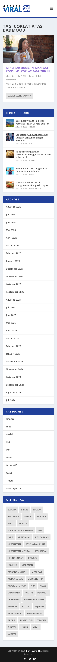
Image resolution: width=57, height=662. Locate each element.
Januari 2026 (13, 261)
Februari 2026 (13, 253)
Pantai (29, 592)
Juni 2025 (11, 315)
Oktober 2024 (13, 377)
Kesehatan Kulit (35, 544)
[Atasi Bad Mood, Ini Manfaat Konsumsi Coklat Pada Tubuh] (28, 49)
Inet (8, 449)
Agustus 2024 (13, 392)
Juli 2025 (10, 307)
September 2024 (15, 384)
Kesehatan (14, 544)
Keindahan (24, 537)
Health (32, 160)
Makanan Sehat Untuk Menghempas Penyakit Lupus (32, 184)
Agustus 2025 (13, 299)
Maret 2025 (12, 338)
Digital (27, 516)
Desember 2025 (14, 268)
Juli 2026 (10, 214)
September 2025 (15, 291)
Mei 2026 (11, 230)
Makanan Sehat (17, 571)
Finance (10, 418)
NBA (33, 585)
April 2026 (11, 237)
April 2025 (11, 330)
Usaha (24, 627)
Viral (36, 627)
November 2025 (14, 276)
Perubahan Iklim (34, 599)
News (9, 457)
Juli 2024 (10, 400)
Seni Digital (15, 613)
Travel (32, 126)
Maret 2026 (12, 245)
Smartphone (34, 613)
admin (13, 76)
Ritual (26, 606)
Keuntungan (16, 558)
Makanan (27, 564)
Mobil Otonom (17, 585)
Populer (13, 606)
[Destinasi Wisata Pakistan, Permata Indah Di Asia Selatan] (10, 123)
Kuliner (12, 564)
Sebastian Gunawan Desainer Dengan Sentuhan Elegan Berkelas (32, 137)
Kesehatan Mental (19, 551)
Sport (31, 174)
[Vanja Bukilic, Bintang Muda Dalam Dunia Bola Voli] (10, 171)
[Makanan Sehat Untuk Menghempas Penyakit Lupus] (10, 184)
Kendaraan (42, 537)
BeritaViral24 (33, 650)
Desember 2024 (14, 361)
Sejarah (39, 606)
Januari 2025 (13, 353)
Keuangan (41, 551)
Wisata (12, 634)
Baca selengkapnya (19, 95)
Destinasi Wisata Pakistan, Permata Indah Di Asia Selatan (32, 122)
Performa (14, 599)
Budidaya (13, 516)
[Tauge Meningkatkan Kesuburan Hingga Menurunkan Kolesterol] (10, 154)
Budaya (37, 509)
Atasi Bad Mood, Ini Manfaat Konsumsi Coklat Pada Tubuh (28, 69)
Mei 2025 (11, 322)
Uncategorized (14, 488)
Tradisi (41, 620)
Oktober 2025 (13, 284)
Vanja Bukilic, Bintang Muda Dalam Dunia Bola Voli (31, 170)
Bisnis (24, 509)
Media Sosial (15, 578)
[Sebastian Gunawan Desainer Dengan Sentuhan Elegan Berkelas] (10, 137)
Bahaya (12, 509)
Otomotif (11, 465)
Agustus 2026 (13, 206)
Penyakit (42, 592)
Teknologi (26, 620)
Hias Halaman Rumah (20, 530)
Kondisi (32, 558)
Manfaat (37, 571)
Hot (30, 143)
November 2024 (14, 369)
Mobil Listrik (35, 578)
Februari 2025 (13, 346)
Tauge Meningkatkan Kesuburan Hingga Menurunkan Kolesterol (33, 154)
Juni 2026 (11, 222)
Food (31, 76)
